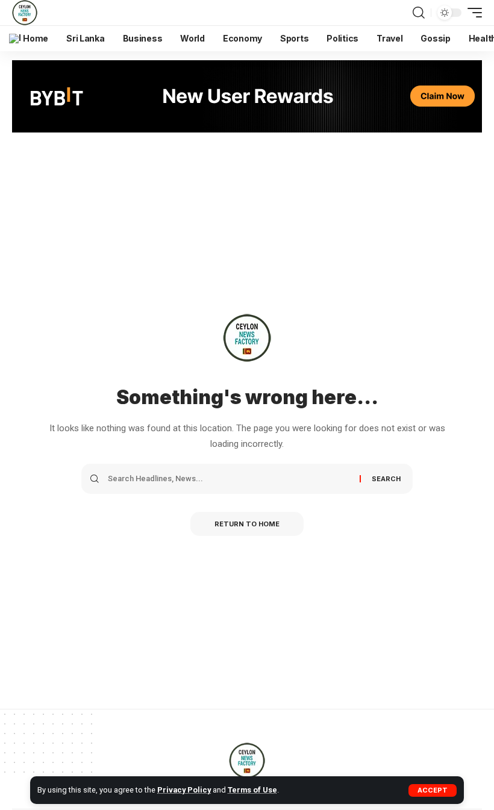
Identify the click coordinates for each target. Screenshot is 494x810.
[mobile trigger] (471, 12)
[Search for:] (229, 479)
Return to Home (247, 524)
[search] (419, 12)
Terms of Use (252, 789)
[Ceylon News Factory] (24, 12)
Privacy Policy (184, 789)
